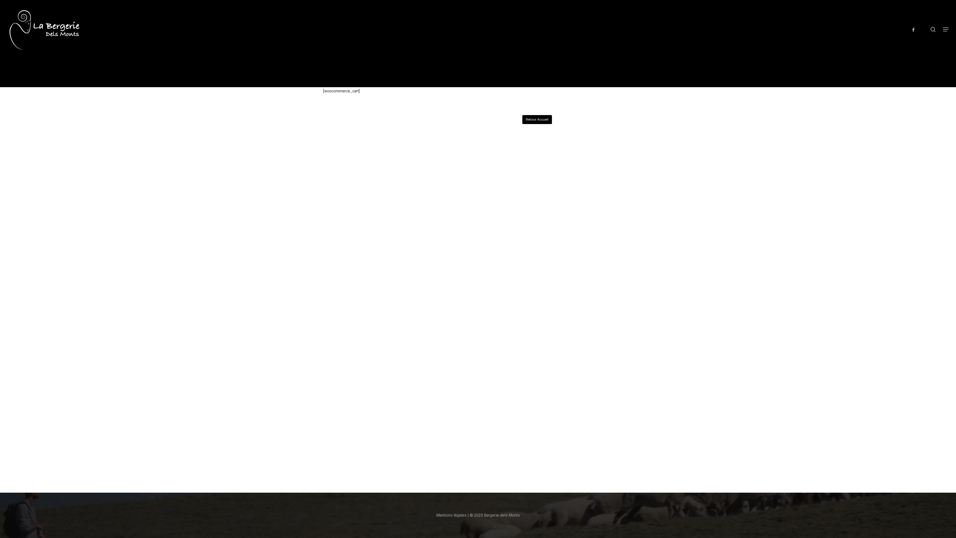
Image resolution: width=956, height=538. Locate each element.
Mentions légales (451, 515)
